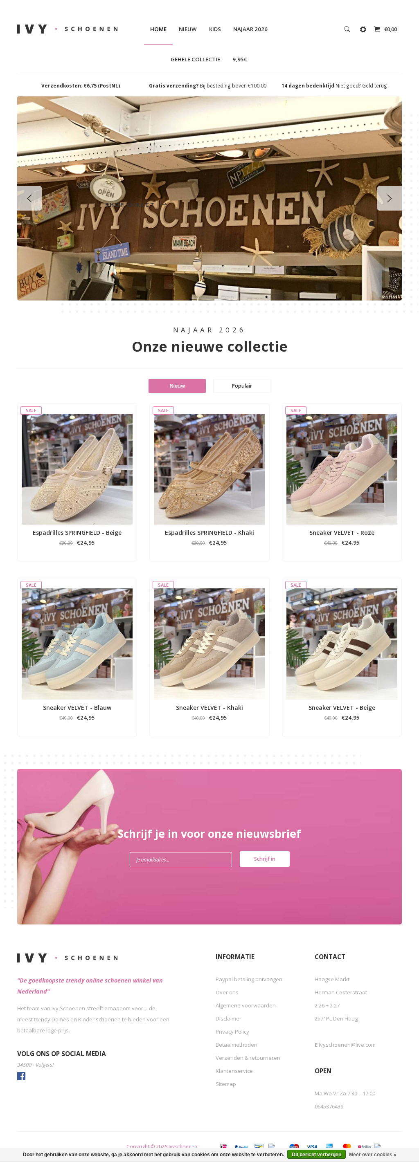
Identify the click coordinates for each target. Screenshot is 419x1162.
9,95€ (239, 59)
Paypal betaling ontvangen (249, 979)
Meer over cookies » (372, 1155)
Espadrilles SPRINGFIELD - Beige (77, 532)
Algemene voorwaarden (246, 1005)
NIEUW (188, 29)
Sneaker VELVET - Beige (342, 707)
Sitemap (226, 1084)
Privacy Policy (232, 1031)
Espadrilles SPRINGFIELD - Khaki (209, 532)
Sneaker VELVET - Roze (341, 532)
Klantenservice (234, 1071)
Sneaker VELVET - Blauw (77, 707)
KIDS (215, 29)
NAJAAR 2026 (250, 29)
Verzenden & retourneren (248, 1057)
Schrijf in (264, 858)
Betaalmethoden (236, 1044)
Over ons (227, 992)
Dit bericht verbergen (316, 1155)
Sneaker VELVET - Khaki (209, 707)
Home (158, 29)
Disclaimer (228, 1018)
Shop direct (131, 205)
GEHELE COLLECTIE (195, 59)
